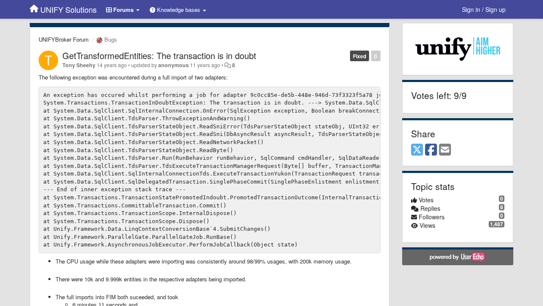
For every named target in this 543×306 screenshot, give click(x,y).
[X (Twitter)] (417, 150)
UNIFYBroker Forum (64, 39)
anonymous (173, 65)
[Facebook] (431, 150)
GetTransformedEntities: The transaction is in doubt (159, 55)
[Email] (445, 150)
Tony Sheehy (78, 65)
